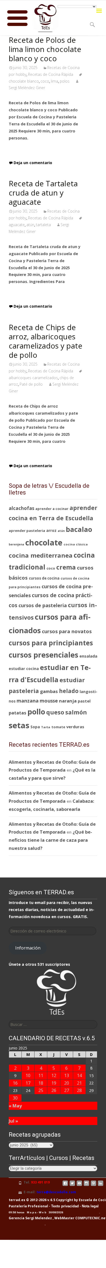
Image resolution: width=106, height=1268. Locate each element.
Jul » (13, 1121)
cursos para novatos (67, 631)
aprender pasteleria (27, 530)
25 (40, 1090)
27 (66, 1090)
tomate (58, 726)
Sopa (35, 726)
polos (65, 81)
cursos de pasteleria (42, 605)
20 (66, 1083)
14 (79, 1075)
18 (40, 1083)
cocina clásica (76, 544)
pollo (36, 712)
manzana (28, 700)
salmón (76, 712)
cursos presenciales (43, 655)
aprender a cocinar (51, 508)
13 (66, 1075)
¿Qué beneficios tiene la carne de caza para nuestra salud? (50, 840)
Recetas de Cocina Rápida (50, 74)
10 (28, 1075)
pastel (84, 701)
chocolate (44, 542)
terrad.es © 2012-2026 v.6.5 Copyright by (43, 1200)
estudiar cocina (24, 668)
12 (53, 1075)
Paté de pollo (31, 384)
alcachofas (21, 508)
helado (69, 691)
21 (79, 1083)
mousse (49, 700)
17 (28, 1083)
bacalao (79, 529)
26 (53, 1090)
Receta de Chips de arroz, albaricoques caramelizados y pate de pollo (45, 341)
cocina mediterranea (41, 555)
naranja (68, 701)
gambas (49, 691)
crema (66, 567)
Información (27, 948)
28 (79, 1090)
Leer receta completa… (34, 149)
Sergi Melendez (38, 1218)
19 (53, 1083)
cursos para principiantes (51, 642)
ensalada (88, 656)
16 (15, 1083)
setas (19, 725)
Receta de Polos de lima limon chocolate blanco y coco (45, 49)
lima (54, 81)
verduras (75, 726)
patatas (17, 713)
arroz (51, 530)
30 (15, 1098)
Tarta (45, 727)
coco (44, 81)
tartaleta (43, 224)
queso (55, 712)
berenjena (16, 544)
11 (40, 1075)
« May (15, 1106)
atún (30, 224)
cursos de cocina (44, 578)
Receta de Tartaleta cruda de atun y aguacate (43, 192)
